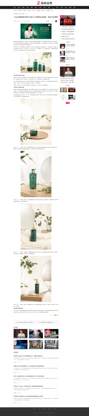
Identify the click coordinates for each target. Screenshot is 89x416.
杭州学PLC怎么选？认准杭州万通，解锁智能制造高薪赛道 (28, 386)
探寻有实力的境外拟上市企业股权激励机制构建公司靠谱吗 (28, 396)
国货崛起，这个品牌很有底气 (47, 322)
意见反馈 (39, 408)
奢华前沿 (43, 10)
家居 (74, 7)
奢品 (53, 7)
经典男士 (24, 10)
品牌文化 (20, 10)
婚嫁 (70, 7)
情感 (40, 7)
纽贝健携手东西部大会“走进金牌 (67, 78)
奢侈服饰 (38, 10)
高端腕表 (48, 10)
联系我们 (44, 408)
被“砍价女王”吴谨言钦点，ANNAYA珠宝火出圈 (26, 322)
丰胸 (27, 7)
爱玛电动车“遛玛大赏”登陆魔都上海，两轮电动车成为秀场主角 (70, 58)
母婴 (49, 7)
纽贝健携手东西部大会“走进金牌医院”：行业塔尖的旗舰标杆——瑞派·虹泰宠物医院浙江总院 (70, 52)
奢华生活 (15, 10)
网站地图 (49, 408)
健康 (32, 7)
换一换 (67, 102)
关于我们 (34, 408)
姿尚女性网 (16, 13)
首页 (15, 7)
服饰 (36, 7)
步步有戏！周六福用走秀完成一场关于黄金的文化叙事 (70, 45)
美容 (19, 7)
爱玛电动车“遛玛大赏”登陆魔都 (67, 80)
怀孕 (62, 7)
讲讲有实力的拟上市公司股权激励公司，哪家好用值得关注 (28, 356)
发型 (45, 7)
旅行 (57, 7)
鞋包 (52, 10)
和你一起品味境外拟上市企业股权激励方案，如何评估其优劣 (29, 376)
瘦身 (23, 7)
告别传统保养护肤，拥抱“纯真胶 (67, 82)
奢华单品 (29, 10)
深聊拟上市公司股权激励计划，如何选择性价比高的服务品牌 (29, 366)
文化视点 (34, 10)
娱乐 (66, 7)
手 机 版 (54, 408)
